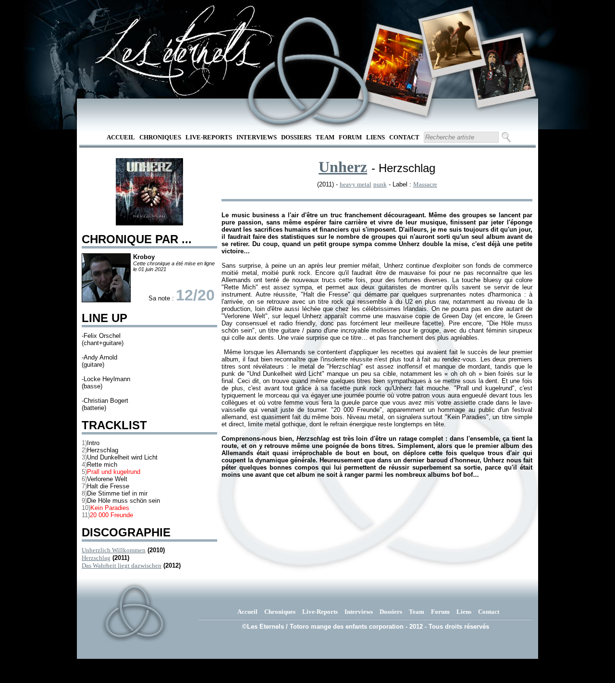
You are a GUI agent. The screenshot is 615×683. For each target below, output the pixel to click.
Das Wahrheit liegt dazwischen (121, 565)
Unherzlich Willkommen (114, 550)
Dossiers (296, 137)
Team (325, 137)
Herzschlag (96, 557)
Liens (375, 137)
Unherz (343, 166)
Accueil (121, 137)
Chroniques (160, 137)
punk (380, 184)
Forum (350, 137)
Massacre (425, 184)
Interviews (256, 137)
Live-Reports (208, 137)
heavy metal (355, 184)
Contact (404, 137)
